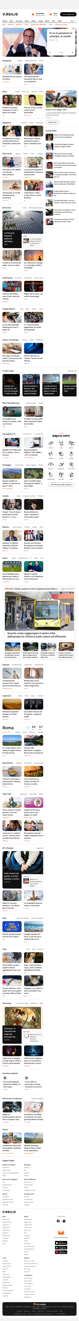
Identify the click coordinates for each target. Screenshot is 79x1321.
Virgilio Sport (27, 1222)
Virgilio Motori (8, 309)
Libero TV (27, 1251)
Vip (50, 43)
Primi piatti (27, 763)
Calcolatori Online (29, 1294)
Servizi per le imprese (12, 1098)
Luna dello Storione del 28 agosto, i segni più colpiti (33, 714)
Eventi (25, 732)
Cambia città (6, 732)
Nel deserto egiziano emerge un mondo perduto (10, 714)
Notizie (4, 21)
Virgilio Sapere (6, 1263)
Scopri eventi (28, 1281)
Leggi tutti (39, 848)
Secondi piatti (38, 763)
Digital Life (39, 340)
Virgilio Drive (6, 1227)
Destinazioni (19, 465)
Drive (26, 24)
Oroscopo (6, 1003)
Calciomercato (23, 558)
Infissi (26, 688)
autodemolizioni (7, 1185)
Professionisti (29, 1194)
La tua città (27, 1286)
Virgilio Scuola (6, 1266)
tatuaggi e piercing (29, 1190)
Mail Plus (11, 24)
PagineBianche (6, 1293)
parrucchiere (27, 1182)
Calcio (14, 558)
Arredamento (38, 665)
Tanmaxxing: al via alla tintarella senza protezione (11, 195)
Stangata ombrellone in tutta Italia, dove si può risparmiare (12, 655)
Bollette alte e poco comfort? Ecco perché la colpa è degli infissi (33, 683)
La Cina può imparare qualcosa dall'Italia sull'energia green (9, 237)
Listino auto (5, 1274)
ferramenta (5, 1167)
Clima (25, 208)
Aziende (40, 732)
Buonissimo (7, 763)
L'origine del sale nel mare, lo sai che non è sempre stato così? (32, 936)
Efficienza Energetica (36, 208)
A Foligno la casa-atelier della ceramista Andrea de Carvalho (33, 421)
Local (4, 755)
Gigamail (5, 1233)
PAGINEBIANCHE (45, 1306)
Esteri (41, 527)
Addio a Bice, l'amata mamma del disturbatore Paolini (61, 36)
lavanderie (5, 1196)
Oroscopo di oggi (22, 1003)
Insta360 (48, 117)
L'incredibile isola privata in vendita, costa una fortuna (11, 421)
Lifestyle (34, 91)
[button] (72, 52)
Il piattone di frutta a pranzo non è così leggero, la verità (32, 812)
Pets (4, 949)
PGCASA (38, 1306)
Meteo (33, 21)
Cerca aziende (28, 1278)
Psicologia (33, 794)
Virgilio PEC (5, 1225)
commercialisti (28, 1199)
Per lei (41, 60)
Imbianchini (28, 665)
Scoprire (5, 840)
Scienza (26, 363)
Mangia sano (28, 817)
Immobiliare (28, 278)
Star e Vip (25, 91)
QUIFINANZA (70, 1306)
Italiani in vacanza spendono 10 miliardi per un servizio (10, 905)
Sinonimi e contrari (29, 496)
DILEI (59, 1306)
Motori (47, 21)
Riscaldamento (17, 665)
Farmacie (32, 732)
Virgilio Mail (5, 1219)
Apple (32, 340)
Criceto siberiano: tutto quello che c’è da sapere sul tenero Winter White (11, 990)
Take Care (6, 794)
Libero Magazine (29, 1249)
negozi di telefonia (8, 1202)
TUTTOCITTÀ (54, 1306)
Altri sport (6, 581)
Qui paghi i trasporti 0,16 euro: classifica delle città (48, 655)
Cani (28, 949)
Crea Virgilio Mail (68, 14)
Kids (4, 918)
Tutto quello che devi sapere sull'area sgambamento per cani (11, 967)
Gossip (26, 1254)
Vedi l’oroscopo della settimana (61, 484)
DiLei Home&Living (10, 403)
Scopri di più (52, 122)
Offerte (19, 60)
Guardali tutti (72, 371)
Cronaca (27, 527)
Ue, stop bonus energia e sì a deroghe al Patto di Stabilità (33, 265)
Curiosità (40, 696)
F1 (31, 558)
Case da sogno (31, 403)
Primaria (40, 496)
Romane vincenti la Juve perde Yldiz (70, 388)
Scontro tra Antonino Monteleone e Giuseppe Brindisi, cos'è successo (33, 545)
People (17, 91)
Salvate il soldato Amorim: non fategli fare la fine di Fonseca (33, 576)
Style (32, 153)
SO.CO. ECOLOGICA (7, 1153)
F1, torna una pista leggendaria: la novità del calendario (32, 327)
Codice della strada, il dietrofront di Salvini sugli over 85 (65, 193)
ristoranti (27, 1173)
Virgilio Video (28, 1227)
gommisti (5, 1187)
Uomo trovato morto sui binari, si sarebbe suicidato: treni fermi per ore (65, 175)
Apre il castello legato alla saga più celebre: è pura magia (33, 483)
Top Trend (5, 1122)
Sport (11, 21)
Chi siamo (19, 1311)
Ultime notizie (17, 527)
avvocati (26, 1196)
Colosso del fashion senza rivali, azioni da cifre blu (10, 296)
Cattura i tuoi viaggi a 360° (56, 110)
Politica (34, 527)
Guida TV (24, 123)
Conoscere (5, 817)
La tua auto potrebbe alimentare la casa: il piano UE (10, 327)
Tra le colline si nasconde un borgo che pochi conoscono (33, 1084)
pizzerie (26, 1175)
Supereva (6, 696)
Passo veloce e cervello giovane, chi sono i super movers (11, 812)
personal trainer (28, 1202)
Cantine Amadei (29, 1153)
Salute (41, 794)
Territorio (27, 755)
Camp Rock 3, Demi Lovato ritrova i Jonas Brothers (32, 195)
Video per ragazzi (37, 918)
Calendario (5, 1238)
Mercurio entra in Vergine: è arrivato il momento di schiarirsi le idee (35, 1039)
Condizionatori (7, 688)
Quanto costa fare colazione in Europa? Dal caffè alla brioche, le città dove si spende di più (66, 657)
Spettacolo (27, 115)
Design (41, 403)
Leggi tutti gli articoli (67, 589)
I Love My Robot (29, 457)
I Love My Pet (38, 434)
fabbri (4, 1175)
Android (24, 340)
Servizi (4, 1194)
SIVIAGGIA (64, 1306)
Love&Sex (39, 153)
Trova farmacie (28, 1283)
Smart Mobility (6, 1277)
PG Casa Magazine (8, 1290)
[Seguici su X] (64, 1221)
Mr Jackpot (27, 1269)
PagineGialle (6, 1282)
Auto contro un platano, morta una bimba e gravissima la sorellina (64, 212)
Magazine (6, 123)
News (31, 123)
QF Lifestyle (7, 848)
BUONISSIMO (36, 1308)
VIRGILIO (12, 1306)
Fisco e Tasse (38, 278)
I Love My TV (27, 434)
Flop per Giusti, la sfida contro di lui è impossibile (33, 110)
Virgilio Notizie (28, 1219)
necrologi (5, 1205)
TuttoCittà (5, 1296)
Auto (21, 309)
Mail (3, 24)
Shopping (5, 1261)
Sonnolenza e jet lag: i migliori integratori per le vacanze (33, 835)
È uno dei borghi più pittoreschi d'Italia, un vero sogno (11, 1084)
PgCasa (5, 665)
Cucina (4, 786)
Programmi (39, 123)
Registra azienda (7, 1285)
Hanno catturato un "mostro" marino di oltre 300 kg (33, 358)
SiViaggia (6, 465)
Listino (41, 309)
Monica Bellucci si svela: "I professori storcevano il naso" (31, 514)
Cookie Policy (41, 1311)
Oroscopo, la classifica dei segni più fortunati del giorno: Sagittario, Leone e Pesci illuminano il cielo (12, 1032)
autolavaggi (5, 1190)
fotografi (26, 1205)
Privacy (34, 1311)
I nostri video (8, 371)
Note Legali (27, 1311)
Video (60, 21)
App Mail (5, 1241)
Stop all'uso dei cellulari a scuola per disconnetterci (11, 172)
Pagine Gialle (8, 1160)
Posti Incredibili (7, 488)
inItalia (26, 1241)
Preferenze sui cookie (52, 1311)
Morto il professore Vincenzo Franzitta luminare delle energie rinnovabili (65, 165)
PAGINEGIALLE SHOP (29, 1306)
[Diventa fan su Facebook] (58, 1221)
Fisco (25, 299)
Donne (27, 21)
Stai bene (27, 840)
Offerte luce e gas (61, 24)
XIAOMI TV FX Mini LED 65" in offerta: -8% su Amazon (11, 452)
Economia (19, 21)
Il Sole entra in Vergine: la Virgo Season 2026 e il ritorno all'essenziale (11, 1060)
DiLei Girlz (7, 153)
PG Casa (5, 1288)
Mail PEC (19, 24)
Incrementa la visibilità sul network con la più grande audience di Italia (33, 1116)
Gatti (33, 949)
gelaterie (26, 1167)
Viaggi (40, 21)
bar (25, 1170)
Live (41, 558)
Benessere (23, 794)
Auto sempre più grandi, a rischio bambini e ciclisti (11, 876)
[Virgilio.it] (10, 14)
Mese (41, 1003)
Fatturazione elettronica (39, 24)
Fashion (25, 153)
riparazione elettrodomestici (10, 1173)
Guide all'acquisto (31, 60)
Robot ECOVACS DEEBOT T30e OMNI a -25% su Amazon (33, 452)
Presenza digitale (37, 1098)
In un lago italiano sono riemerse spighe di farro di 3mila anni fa (11, 750)
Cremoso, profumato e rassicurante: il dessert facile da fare (11, 781)
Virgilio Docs (6, 1230)
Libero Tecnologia (10, 340)
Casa (3, 426)
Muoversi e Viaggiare (9, 1179)
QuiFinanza (7, 278)
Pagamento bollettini (30, 1266)
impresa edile (6, 1170)
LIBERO (7, 1306)
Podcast (40, 949)
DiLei (4, 91)
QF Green (6, 208)
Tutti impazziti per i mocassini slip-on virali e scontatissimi (33, 79)
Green (6, 244)
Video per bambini (23, 918)
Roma (8, 727)
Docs (51, 24)
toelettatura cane (7, 1199)
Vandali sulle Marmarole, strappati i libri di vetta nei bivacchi (33, 750)
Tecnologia (6, 81)
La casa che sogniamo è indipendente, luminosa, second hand (33, 172)
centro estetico (28, 1185)
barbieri (26, 1187)
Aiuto (3, 1243)
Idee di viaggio (31, 465)
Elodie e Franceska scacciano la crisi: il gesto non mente (10, 110)
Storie (27, 696)
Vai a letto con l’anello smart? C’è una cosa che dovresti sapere (12, 358)
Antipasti (19, 763)
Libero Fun (27, 1271)
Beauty (18, 153)
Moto (27, 309)
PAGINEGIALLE (19, 1306)
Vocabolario (27, 1289)
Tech (53, 21)
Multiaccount (6, 1235)
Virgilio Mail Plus (7, 1222)
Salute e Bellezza (30, 1179)
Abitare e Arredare (8, 1165)
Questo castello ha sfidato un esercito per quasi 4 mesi (11, 483)
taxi (3, 1182)
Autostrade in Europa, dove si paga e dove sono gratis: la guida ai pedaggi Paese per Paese (30, 657)
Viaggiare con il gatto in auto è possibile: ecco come (33, 990)
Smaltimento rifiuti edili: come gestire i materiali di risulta (11, 1148)
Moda (25, 84)
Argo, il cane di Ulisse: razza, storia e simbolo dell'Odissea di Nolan (33, 967)
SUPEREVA (43, 1308)
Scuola (5, 496)
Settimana (33, 1003)
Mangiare (27, 1165)
